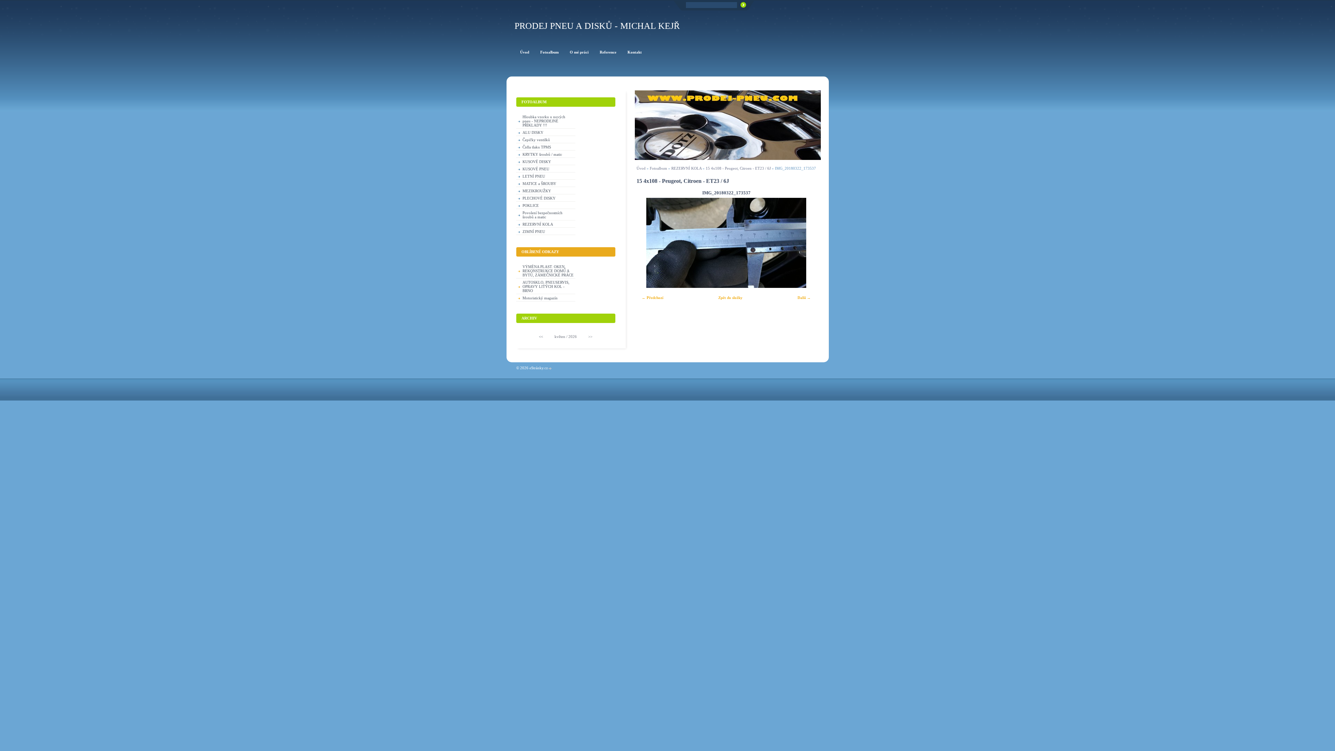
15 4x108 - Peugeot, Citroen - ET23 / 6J (738, 168)
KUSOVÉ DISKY (537, 162)
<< (541, 336)
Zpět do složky (730, 298)
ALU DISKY (533, 132)
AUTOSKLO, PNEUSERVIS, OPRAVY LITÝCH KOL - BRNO (546, 286)
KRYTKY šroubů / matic (542, 154)
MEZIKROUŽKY (537, 191)
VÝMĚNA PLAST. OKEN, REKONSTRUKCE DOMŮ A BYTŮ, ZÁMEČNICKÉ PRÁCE (548, 271)
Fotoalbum (658, 168)
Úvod (641, 168)
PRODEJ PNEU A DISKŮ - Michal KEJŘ (597, 26)
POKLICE (531, 205)
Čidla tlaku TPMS (537, 147)
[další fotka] (806, 243)
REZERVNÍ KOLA (686, 168)
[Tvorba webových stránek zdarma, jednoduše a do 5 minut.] (550, 368)
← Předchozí (652, 298)
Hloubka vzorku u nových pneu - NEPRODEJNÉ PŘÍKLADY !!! (544, 121)
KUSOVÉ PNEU (536, 169)
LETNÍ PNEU (534, 176)
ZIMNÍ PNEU (534, 231)
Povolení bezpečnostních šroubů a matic (543, 215)
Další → (804, 298)
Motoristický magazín (540, 298)
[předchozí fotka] (646, 243)
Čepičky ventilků (536, 140)
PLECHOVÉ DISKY (539, 198)
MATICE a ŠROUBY (539, 183)
